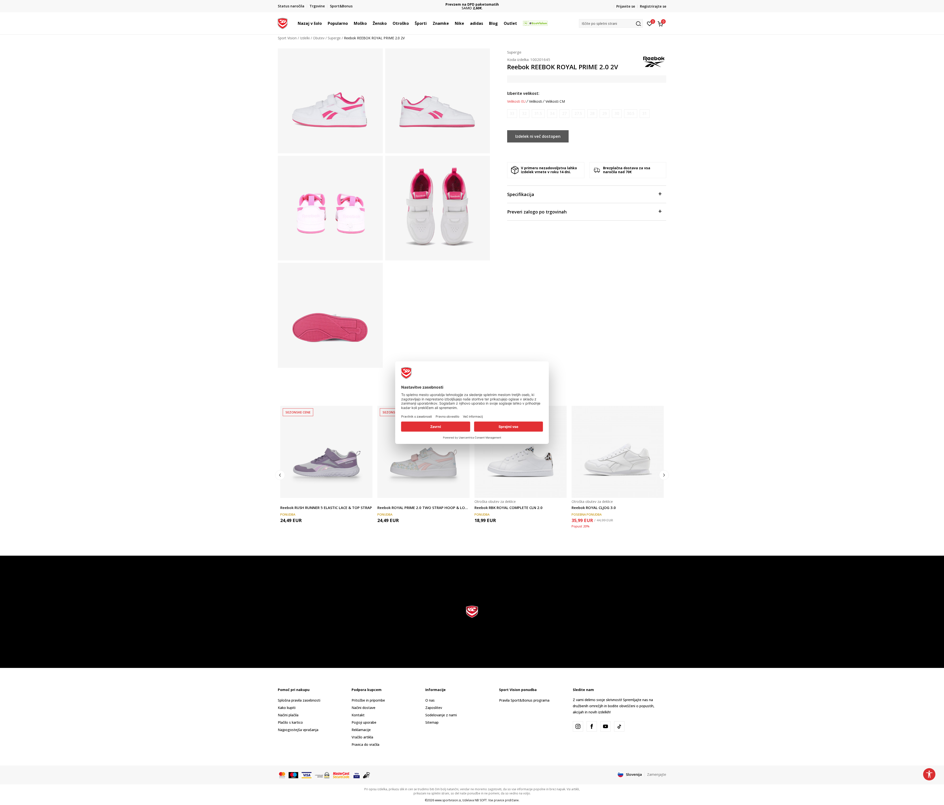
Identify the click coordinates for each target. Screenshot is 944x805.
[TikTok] (619, 726)
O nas (430, 700)
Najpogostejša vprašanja (298, 729)
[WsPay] (322, 774)
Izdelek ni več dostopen (537, 136)
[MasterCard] (282, 774)
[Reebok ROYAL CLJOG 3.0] (618, 452)
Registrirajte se (653, 6)
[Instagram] (578, 726)
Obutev (318, 38)
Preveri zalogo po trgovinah (537, 212)
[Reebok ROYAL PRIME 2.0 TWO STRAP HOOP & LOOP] (423, 452)
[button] (324, 23)
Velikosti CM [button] (555, 101)
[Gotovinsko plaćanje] (366, 774)
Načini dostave (363, 707)
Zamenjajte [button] (656, 774)
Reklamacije (361, 729)
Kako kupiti (286, 707)
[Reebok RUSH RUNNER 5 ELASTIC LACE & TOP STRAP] (326, 452)
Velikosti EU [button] (516, 101)
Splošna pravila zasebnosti (299, 700)
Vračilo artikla (362, 737)
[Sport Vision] (282, 23)
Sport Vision (287, 38)
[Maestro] (293, 774)
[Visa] (306, 774)
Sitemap (432, 722)
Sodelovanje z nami (441, 715)
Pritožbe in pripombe (368, 700)
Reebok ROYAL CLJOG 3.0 (594, 507)
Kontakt (358, 715)
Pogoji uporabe (364, 722)
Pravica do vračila (365, 744)
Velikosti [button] (535, 101)
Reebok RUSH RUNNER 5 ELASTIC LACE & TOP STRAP (326, 507)
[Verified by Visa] (357, 774)
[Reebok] (654, 61)
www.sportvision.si (448, 800)
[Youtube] (605, 726)
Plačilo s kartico (290, 722)
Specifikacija (520, 194)
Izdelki (305, 38)
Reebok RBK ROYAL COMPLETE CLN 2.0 (508, 507)
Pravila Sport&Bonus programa (524, 700)
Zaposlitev (433, 707)
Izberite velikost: (523, 93)
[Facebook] (592, 726)
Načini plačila (288, 715)
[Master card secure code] (341, 774)
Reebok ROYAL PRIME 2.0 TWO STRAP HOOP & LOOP (423, 507)
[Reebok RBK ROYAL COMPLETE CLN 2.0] (520, 452)
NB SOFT (481, 800)
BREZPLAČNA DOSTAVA (472, 4)
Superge (334, 38)
